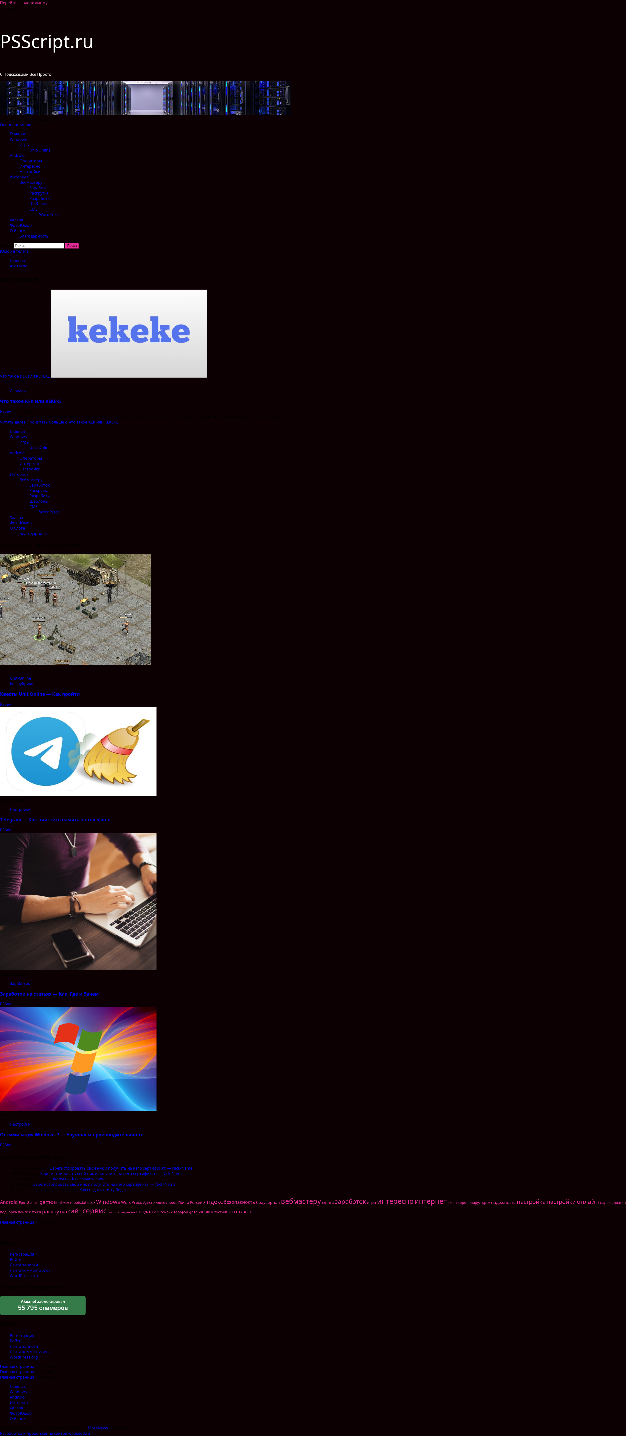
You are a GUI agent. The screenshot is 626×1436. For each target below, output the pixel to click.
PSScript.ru (47, 41)
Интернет (19, 177)
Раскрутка (38, 193)
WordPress (49, 214)
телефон (181, 1212)
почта (35, 1212)
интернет (430, 1201)
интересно (395, 1201)
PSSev (6, 411)
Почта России (190, 1202)
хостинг (220, 1212)
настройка (531, 1202)
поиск (23, 1212)
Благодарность (34, 236)
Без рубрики (22, 683)
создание (147, 1211)
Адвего (149, 1202)
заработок (350, 1201)
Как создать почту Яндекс (104, 1189)
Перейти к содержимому (23, 2)
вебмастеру (301, 1201)
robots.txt (78, 1202)
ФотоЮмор (21, 225)
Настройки (30, 171)
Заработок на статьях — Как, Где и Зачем (49, 994)
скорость (113, 1212)
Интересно (30, 166)
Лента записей (24, 1265)
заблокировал (43, 1305)
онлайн (588, 1201)
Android (17, 155)
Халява (16, 220)
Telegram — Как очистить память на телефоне (55, 819)
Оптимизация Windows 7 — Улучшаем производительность (71, 1134)
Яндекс (213, 1202)
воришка (328, 1203)
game (46, 1201)
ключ (452, 1202)
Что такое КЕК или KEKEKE (25, 376)
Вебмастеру (31, 182)
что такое (240, 1211)
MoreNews (98, 1428)
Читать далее (59, 422)
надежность (503, 1202)
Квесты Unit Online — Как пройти (40, 694)
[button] (15, 124)
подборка (8, 1212)
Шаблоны (38, 204)
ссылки (166, 1212)
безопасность (239, 1202)
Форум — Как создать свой (79, 1179)
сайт (74, 1211)
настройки (561, 1202)
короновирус (469, 1202)
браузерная (268, 1202)
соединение (127, 1212)
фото (193, 1212)
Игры (25, 144)
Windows (18, 139)
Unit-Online (40, 150)
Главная (17, 134)
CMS (33, 209)
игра (371, 1202)
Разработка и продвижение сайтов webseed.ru (45, 1433)
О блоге (17, 230)
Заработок (39, 187)
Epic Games (28, 1202)
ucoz (91, 1202)
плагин (620, 1202)
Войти (16, 1259)
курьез (485, 1203)
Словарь (18, 390)
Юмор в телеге (14, 251)
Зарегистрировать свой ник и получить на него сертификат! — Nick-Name (121, 1168)
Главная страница (17, 1222)
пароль (606, 1202)
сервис (94, 1211)
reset (66, 1203)
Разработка (40, 198)
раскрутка (54, 1211)
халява (206, 1212)
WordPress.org (24, 1275)
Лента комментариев (30, 1270)
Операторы (31, 160)
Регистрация (22, 1254)
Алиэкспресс (166, 1202)
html (58, 1202)
